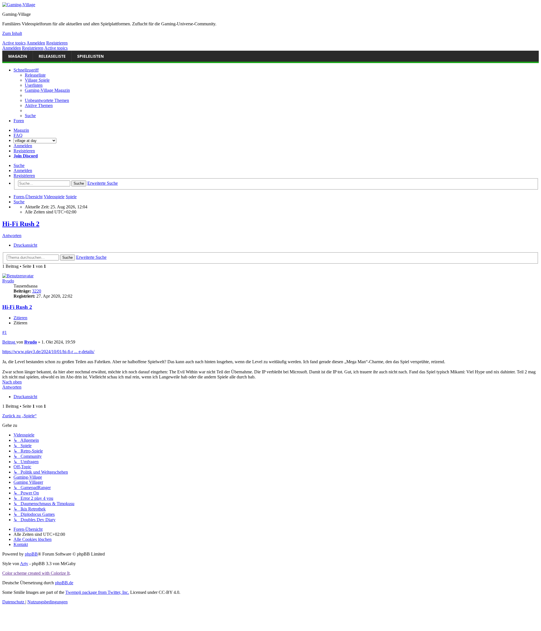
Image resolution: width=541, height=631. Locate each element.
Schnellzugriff (26, 70)
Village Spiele (37, 80)
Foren (19, 120)
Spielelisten (90, 56)
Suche (19, 165)
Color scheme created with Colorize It (36, 573)
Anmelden (35, 43)
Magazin (17, 56)
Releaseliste (52, 56)
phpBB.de (64, 582)
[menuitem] (47, 100)
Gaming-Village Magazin (47, 90)
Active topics (14, 43)
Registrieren (57, 43)
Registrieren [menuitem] (24, 150)
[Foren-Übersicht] (18, 4)
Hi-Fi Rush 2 (20, 224)
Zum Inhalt (12, 33)
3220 (36, 291)
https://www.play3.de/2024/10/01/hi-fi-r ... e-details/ (48, 351)
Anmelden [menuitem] (23, 145)
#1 (4, 332)
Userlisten (34, 85)
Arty (24, 563)
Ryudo (8, 280)
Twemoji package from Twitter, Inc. (97, 592)
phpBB (31, 554)
